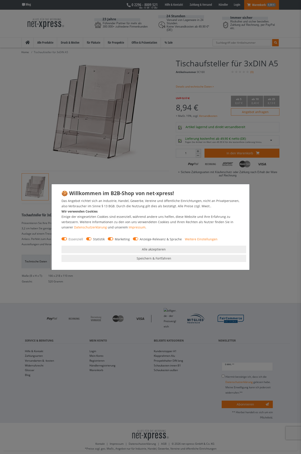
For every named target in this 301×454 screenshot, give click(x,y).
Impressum (137, 227)
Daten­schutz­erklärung (90, 227)
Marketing (122, 239)
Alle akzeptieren (154, 249)
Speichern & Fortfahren (154, 258)
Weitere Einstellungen (201, 239)
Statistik (99, 239)
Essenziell (76, 239)
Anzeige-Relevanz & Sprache (161, 239)
